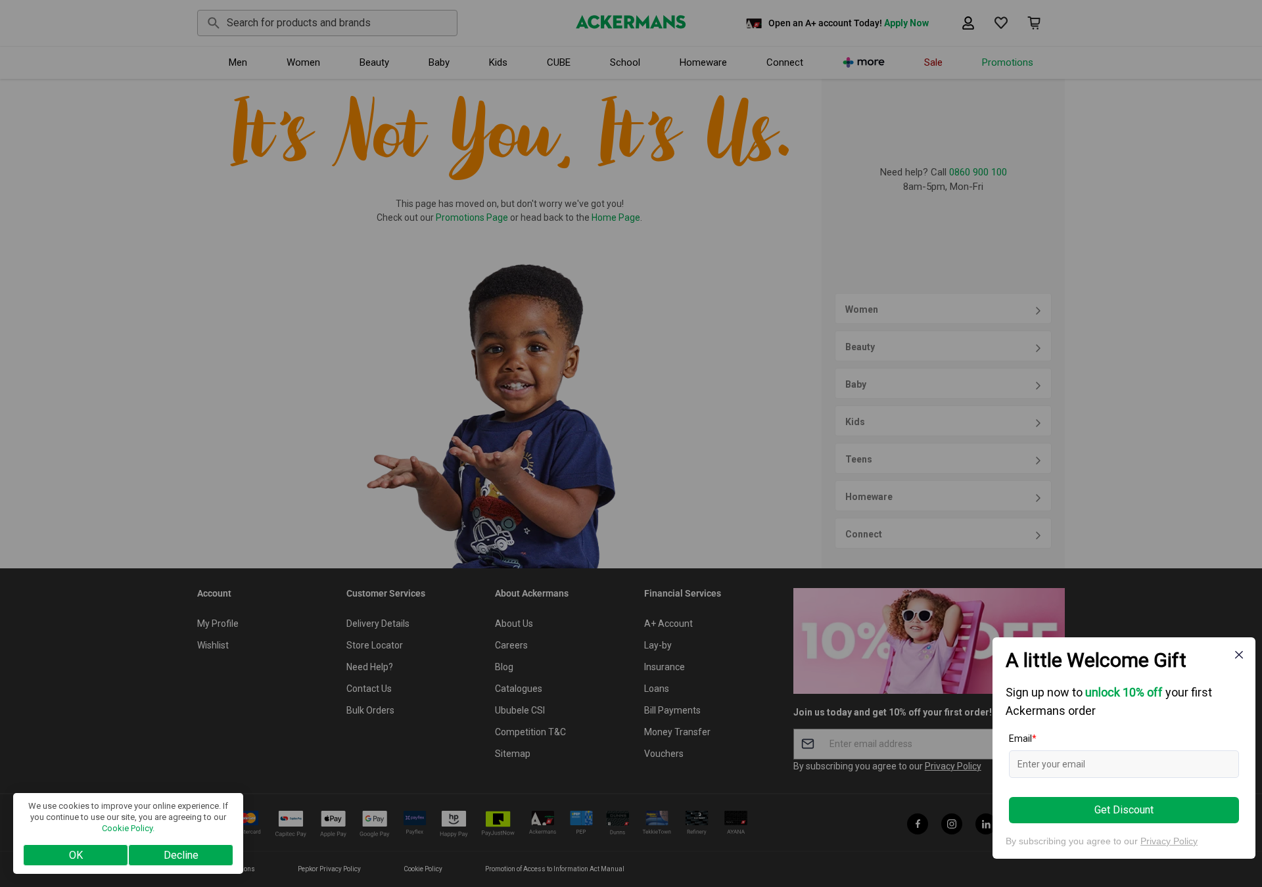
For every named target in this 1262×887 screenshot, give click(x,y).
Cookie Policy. (128, 828)
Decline (181, 855)
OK (76, 855)
